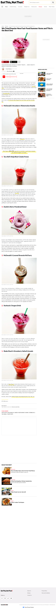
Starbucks (31, 412)
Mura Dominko (10, 71)
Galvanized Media (27, 604)
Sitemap (28, 592)
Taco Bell (17, 192)
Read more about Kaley (15, 406)
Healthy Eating (13, 6)
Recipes (40, 6)
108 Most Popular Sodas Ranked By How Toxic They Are (22, 396)
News (6, 6)
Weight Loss (26, 6)
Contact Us (29, 595)
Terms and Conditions (46, 592)
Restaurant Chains (23, 412)
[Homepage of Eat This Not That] (6, 591)
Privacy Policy (44, 590)
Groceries (20, 6)
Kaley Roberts (9, 68)
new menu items (6, 93)
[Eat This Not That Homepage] (12, 2)
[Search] (53, 2)
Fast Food (4, 412)
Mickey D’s (22, 138)
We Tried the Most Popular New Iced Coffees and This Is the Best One (18, 100)
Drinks (45, 6)
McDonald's (11, 412)
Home (3, 26)
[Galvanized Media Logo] (4, 604)
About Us (29, 590)
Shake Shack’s (11, 384)
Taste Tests (10, 414)
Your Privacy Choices (29, 607)
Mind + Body (51, 6)
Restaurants (34, 6)
